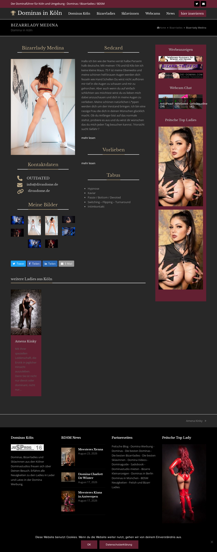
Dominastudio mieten (125, 469)
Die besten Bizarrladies (126, 455)
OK (89, 544)
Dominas (117, 451)
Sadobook (137, 464)
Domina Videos (137, 460)
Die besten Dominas (137, 451)
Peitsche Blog (120, 446)
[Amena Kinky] (26, 312)
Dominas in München (125, 478)
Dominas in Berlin (142, 473)
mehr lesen (88, 138)
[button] (18, 264)
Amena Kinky (25, 341)
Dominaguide (120, 464)
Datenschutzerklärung (119, 544)
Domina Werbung (142, 446)
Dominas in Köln (40, 13)
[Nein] (212, 542)
